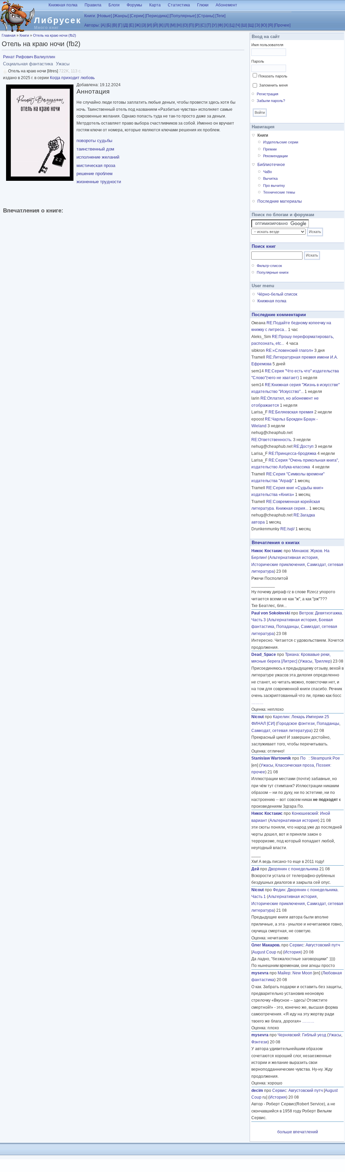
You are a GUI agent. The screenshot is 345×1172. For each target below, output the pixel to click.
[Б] (108, 25)
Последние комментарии (279, 314)
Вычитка (270, 178)
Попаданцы (287, 626)
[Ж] (137, 25)
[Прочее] (282, 25)
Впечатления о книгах (276, 542)
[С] (203, 25)
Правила (93, 5)
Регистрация (267, 94)
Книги (24, 35)
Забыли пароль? (271, 101)
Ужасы (306, 661)
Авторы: (92, 25)
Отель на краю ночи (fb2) (54, 35)
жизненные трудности (98, 181)
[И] (149, 25)
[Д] (125, 25)
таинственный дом (95, 149)
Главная (8, 35)
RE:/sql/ (287, 529)
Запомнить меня (273, 85)
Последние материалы (279, 201)
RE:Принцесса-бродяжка (292, 453)
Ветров (306, 613)
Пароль (257, 61)
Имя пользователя (267, 45)
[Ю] (264, 25)
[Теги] (220, 15)
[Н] (179, 25)
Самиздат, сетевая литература (281, 730)
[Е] (131, 25)
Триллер (322, 661)
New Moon (302, 973)
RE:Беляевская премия (291, 412)
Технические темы (279, 192)
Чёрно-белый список (277, 294)
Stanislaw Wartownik (271, 758)
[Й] (155, 25)
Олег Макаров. (265, 945)
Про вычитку (274, 185)
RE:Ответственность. (271, 439)
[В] (114, 25)
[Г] (120, 25)
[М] (173, 25)
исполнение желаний (97, 157)
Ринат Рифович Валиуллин (29, 57)
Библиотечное (271, 164)
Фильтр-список (269, 266)
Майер (284, 973)
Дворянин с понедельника (293, 869)
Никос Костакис (267, 550)
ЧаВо (267, 172)
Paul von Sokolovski (270, 613)
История (292, 952)
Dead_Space (263, 654)
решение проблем (94, 173)
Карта (155, 5)
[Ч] (238, 25)
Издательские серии (280, 142)
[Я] (270, 25)
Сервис (296, 945)
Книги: (90, 15)
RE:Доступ (303, 446)
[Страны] (205, 15)
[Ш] (244, 25)
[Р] (197, 25)
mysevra (260, 973)
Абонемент (226, 5)
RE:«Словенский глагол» (289, 350)
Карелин (281, 716)
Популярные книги (272, 272)
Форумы (134, 5)
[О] (185, 25)
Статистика (179, 5)
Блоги (114, 5)
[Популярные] (182, 15)
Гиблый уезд (314, 1035)
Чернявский (289, 1035)
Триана (292, 654)
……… (257, 702)
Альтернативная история (293, 557)
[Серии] (137, 15)
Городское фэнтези (296, 723)
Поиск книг (264, 246)
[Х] (226, 25)
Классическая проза (294, 765)
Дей (255, 869)
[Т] (209, 25)
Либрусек (58, 20)
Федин (279, 890)
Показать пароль (272, 76)
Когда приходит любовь (72, 77)
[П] (191, 25)
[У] (214, 25)
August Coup (264, 952)
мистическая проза (95, 165)
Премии (270, 149)
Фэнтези (259, 1042)
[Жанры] (121, 15)
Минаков (300, 550)
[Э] (257, 25)
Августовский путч (323, 945)
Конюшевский (305, 813)
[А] (103, 25)
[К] (161, 25)
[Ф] (220, 25)
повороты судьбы (94, 140)
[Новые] (104, 15)
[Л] (166, 25)
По (304, 758)
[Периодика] (156, 15)
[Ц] (231, 25)
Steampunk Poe (325, 758)
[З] (144, 25)
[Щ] (251, 25)
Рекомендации (275, 156)
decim (257, 1090)
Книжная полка (63, 5)
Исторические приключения (278, 564)
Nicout (257, 716)
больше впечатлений (297, 1132)
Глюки (203, 5)
